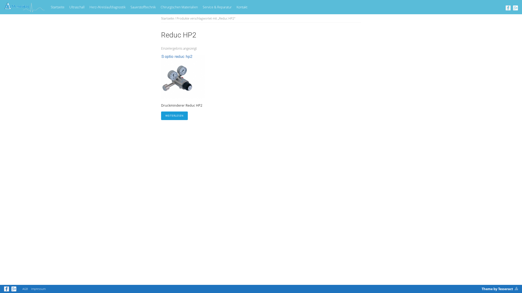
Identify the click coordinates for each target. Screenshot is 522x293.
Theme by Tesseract (497, 289)
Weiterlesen (174, 115)
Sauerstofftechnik (143, 7)
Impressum (38, 289)
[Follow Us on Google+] (515, 7)
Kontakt (242, 7)
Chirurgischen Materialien (179, 7)
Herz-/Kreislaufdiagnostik (108, 7)
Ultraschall (77, 7)
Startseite (57, 7)
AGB (25, 289)
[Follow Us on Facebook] (508, 7)
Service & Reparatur (217, 7)
